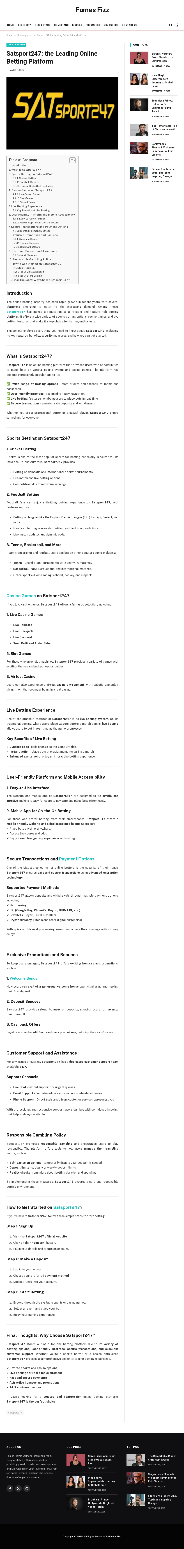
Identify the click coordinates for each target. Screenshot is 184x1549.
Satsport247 (66, 1207)
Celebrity (24, 25)
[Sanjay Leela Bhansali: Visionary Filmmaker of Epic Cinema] (139, 148)
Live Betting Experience (27, 206)
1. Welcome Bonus (27, 239)
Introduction (19, 165)
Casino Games (21, 595)
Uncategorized (16, 45)
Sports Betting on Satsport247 (32, 174)
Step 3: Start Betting (30, 275)
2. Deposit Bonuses (28, 243)
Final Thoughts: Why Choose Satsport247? (41, 279)
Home (10, 25)
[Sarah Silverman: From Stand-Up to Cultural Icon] (139, 58)
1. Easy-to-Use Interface (31, 218)
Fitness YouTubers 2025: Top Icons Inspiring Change (163, 173)
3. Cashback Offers (28, 246)
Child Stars (42, 25)
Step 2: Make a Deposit (31, 271)
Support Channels (27, 255)
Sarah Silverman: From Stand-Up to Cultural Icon (162, 57)
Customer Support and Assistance (34, 251)
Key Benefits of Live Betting (33, 210)
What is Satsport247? (26, 169)
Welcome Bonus (23, 978)
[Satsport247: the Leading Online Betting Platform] (62, 113)
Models (77, 25)
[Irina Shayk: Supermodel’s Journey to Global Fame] (139, 79)
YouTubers (111, 25)
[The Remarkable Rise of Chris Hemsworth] (139, 130)
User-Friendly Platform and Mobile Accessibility (43, 214)
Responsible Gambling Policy (32, 259)
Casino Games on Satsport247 (32, 190)
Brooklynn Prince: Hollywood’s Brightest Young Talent (162, 106)
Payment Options (77, 858)
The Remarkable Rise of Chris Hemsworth (164, 127)
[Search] (171, 25)
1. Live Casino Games (29, 194)
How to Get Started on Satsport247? (36, 263)
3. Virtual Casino (27, 202)
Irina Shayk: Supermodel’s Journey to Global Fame (162, 81)
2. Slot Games (25, 198)
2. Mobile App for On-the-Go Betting (38, 222)
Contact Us (129, 25)
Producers (93, 25)
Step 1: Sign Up (26, 267)
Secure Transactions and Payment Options (39, 226)
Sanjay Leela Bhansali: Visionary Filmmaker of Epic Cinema (163, 149)
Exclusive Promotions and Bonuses (35, 235)
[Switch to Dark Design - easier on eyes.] (177, 25)
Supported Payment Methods (33, 230)
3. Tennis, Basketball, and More (35, 186)
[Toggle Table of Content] (71, 160)
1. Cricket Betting (27, 178)
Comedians (61, 25)
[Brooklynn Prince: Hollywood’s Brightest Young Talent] (139, 104)
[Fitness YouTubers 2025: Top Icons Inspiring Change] (139, 173)
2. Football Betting (28, 182)
